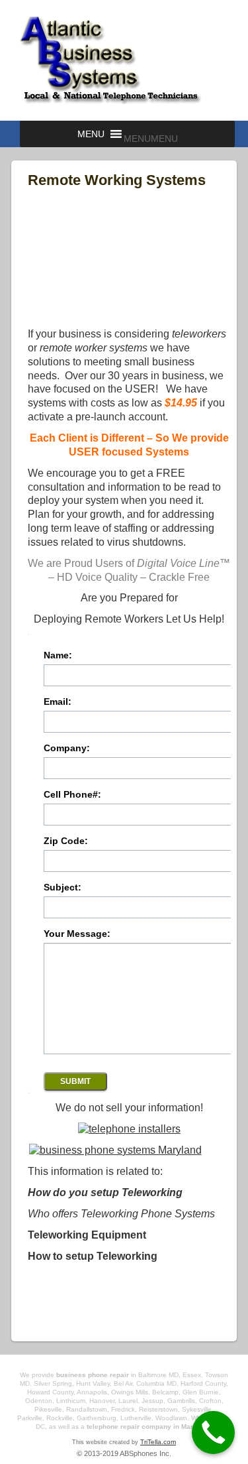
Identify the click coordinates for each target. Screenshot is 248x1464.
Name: (58, 655)
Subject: (62, 887)
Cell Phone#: (72, 795)
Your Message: (77, 934)
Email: (57, 702)
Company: (67, 748)
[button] (151, 138)
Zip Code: (66, 841)
